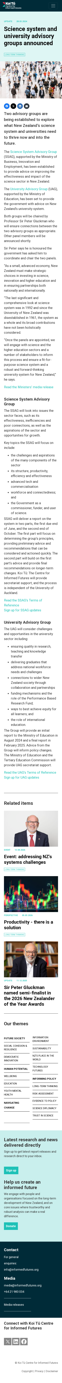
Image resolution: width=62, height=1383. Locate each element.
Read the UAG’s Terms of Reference (30, 772)
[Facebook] (7, 106)
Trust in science (43, 1115)
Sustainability (42, 1048)
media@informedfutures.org (22, 1285)
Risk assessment (43, 1093)
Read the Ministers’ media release (28, 387)
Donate (11, 1226)
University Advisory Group (29, 189)
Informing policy (44, 1078)
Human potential (16, 1068)
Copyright (27, 1371)
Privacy (39, 1371)
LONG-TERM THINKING (14, 55)
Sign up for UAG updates (21, 777)
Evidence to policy (44, 1100)
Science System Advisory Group (33, 152)
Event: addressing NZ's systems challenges (28, 859)
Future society (14, 1038)
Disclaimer (52, 1371)
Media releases (14, 1304)
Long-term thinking (14, 869)
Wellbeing (10, 1076)
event (7, 850)
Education (10, 1083)
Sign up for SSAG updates (22, 610)
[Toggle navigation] (53, 5)
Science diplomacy (44, 1108)
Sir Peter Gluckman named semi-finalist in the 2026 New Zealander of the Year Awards (29, 996)
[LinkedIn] (20, 106)
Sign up (11, 1170)
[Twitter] (13, 106)
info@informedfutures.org (21, 1269)
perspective (11, 915)
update (8, 21)
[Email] (26, 106)
